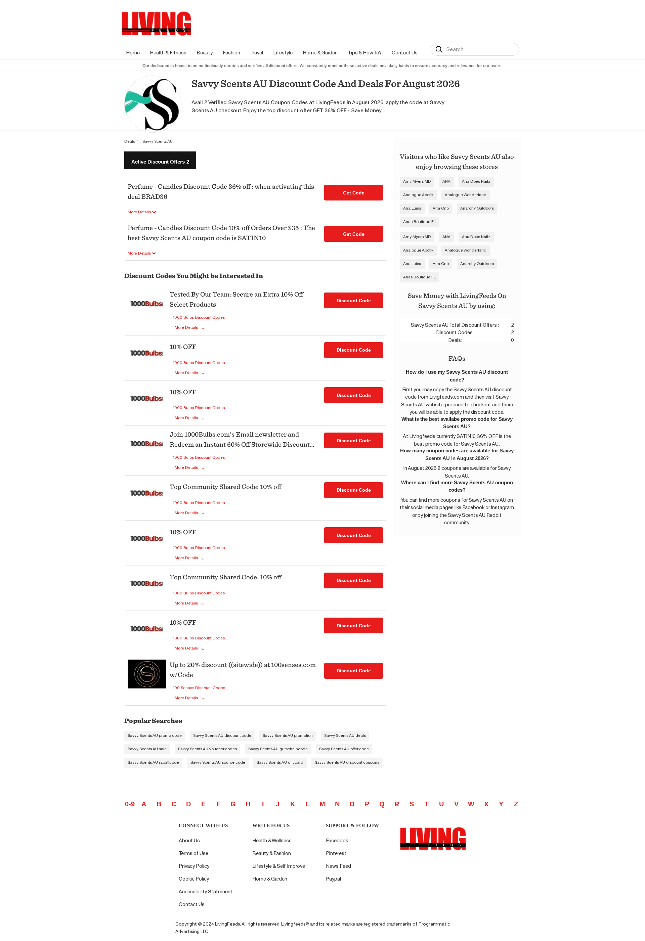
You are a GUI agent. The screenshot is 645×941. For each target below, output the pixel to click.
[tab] (160, 160)
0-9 (130, 804)
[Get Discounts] (147, 311)
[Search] (439, 49)
